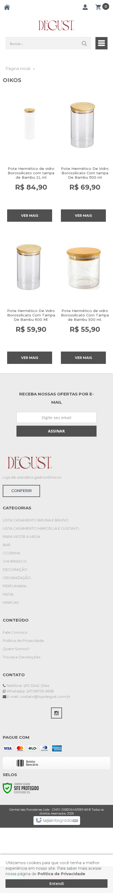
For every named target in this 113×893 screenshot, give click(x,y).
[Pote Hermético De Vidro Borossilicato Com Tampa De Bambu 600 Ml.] (29, 297)
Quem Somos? (16, 649)
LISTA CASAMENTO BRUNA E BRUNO (36, 520)
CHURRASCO (15, 561)
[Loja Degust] (56, 25)
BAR (6, 545)
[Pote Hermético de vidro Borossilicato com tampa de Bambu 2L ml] (29, 155)
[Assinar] (56, 431)
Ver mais (29, 216)
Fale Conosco (15, 632)
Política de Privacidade (23, 640)
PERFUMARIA (14, 586)
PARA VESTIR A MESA (21, 536)
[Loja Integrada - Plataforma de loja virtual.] (56, 820)
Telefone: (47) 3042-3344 (27, 685)
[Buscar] (84, 43)
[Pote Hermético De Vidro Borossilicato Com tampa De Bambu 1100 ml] (83, 155)
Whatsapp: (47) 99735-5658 (30, 691)
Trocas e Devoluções (21, 657)
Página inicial (17, 68)
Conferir (21, 490)
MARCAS (11, 602)
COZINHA (11, 553)
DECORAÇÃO (15, 569)
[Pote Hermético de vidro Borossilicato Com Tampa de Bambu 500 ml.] (83, 297)
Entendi (56, 883)
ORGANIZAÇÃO (17, 577)
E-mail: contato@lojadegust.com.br (38, 696)
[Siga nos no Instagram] (56, 712)
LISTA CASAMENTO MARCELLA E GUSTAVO (41, 528)
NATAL (8, 594)
